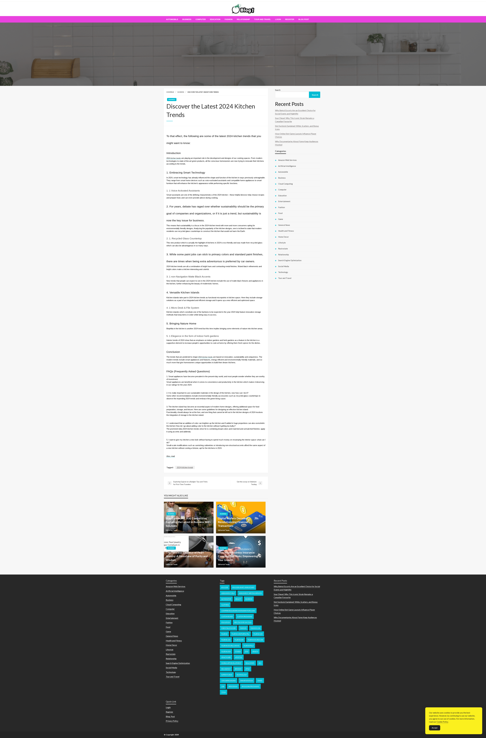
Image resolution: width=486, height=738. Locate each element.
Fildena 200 (239, 640)
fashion (243, 628)
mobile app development (231, 663)
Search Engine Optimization (289, 260)
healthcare (226, 657)
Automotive (226, 599)
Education (215, 19)
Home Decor (283, 237)
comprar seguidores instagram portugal (238, 610)
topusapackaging (228, 680)
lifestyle (238, 657)
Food (280, 213)
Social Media (283, 266)
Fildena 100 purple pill (240, 634)
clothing (225, 605)
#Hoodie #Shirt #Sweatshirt (243, 587)
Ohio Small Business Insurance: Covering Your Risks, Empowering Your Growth (238, 556)
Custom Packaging (244, 616)
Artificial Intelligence (287, 166)
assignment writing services (250, 593)
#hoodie (224, 587)
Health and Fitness (286, 231)
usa (222, 686)
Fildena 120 (258, 634)
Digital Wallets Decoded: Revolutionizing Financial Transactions (233, 522)
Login (278, 19)
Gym (246, 651)
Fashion (228, 19)
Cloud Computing (285, 184)
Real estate (283, 248)
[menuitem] (172, 19)
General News (284, 225)
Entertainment (284, 201)
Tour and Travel (262, 19)
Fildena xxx (226, 651)
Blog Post (303, 19)
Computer (201, 19)
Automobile (172, 19)
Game (280, 219)
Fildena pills (249, 645)
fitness (238, 651)
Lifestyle (282, 242)
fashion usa (255, 628)
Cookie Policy (442, 722)
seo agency (226, 669)
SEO (260, 663)
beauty (238, 599)
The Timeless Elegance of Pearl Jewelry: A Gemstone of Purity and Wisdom (187, 556)
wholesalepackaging (250, 686)
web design (232, 686)
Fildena (224, 634)
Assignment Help (228, 593)
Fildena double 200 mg (230, 645)
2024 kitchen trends (185, 467)
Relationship (243, 19)
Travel (259, 680)
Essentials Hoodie (228, 628)
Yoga (223, 692)
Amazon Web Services (287, 160)
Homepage (170, 92)
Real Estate (250, 663)
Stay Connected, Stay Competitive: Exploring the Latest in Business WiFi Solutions (188, 522)
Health (255, 651)
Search (277, 90)
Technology (283, 272)
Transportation (246, 680)
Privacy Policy (172, 721)
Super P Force (226, 675)
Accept (435, 728)
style (248, 669)
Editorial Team (171, 530)
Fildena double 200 (255, 640)
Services (238, 669)
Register (289, 19)
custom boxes (227, 616)
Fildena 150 (225, 640)
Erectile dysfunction (242, 622)
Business (186, 19)
